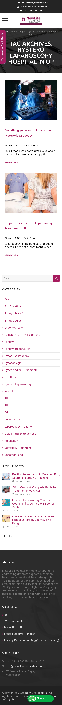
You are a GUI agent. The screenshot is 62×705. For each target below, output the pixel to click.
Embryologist (12, 320)
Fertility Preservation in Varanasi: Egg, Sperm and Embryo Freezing (36, 476)
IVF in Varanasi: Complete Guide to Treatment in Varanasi (34, 489)
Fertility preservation (17, 348)
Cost (7, 299)
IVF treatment (13, 419)
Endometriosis (13, 327)
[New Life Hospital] (31, 20)
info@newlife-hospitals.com (34, 7)
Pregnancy (11, 440)
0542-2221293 (41, 2)
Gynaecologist (13, 363)
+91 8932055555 (25, 2)
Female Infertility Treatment (22, 334)
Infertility (10, 391)
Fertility (9, 341)
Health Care (11, 377)
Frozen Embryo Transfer (19, 633)
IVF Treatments (14, 621)
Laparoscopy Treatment (19, 426)
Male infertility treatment (20, 433)
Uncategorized (13, 454)
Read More (10, 162)
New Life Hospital (36, 692)
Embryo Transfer (15, 313)
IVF (6, 412)
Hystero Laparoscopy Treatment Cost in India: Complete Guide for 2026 (33, 503)
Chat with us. (43, 698)
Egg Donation (12, 306)
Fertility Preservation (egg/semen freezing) (31, 640)
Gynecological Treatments (21, 370)
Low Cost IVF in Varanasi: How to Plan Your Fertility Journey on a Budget (33, 520)
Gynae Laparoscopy (16, 355)
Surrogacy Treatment (17, 447)
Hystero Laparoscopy (17, 384)
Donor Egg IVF (13, 627)
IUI (6, 398)
